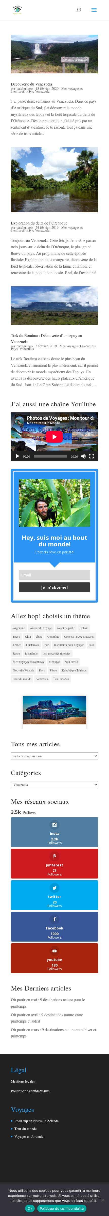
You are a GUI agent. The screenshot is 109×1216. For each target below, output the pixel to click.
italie (91, 645)
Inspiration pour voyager (69, 645)
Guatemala (32, 645)
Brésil (16, 636)
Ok (30, 1208)
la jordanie (31, 653)
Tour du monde (22, 679)
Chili (28, 636)
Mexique (54, 662)
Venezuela (42, 91)
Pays (29, 91)
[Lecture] (17, 456)
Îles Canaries (61, 679)
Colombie (53, 636)
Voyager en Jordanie (28, 1136)
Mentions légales (23, 1081)
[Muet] (83, 456)
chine (39, 636)
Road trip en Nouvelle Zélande (36, 1120)
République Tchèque (74, 670)
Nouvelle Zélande (23, 670)
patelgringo (24, 88)
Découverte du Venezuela (31, 84)
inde (46, 645)
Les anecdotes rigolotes (56, 653)
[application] (54, 436)
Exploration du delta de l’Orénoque (39, 222)
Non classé (71, 662)
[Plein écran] (91, 456)
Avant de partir (66, 628)
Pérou (53, 670)
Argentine (19, 628)
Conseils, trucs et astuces (79, 636)
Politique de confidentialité (30, 1090)
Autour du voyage (41, 628)
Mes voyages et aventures (78, 346)
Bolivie (84, 628)
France (17, 645)
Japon (16, 653)
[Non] (102, 1200)
